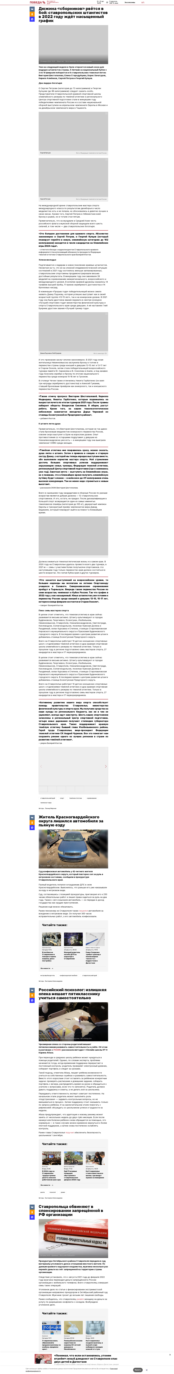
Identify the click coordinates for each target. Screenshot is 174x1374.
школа (42, 1192)
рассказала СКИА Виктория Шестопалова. (59, 488)
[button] (43, 1359)
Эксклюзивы (130, 2)
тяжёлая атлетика (75, 798)
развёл (80, 1299)
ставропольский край (47, 798)
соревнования (91, 798)
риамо (63, 1192)
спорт (62, 798)
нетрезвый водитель (47, 975)
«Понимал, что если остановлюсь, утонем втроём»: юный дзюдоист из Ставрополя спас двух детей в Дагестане (85, 1358)
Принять (138, 1370)
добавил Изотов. (48, 418)
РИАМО (57, 1050)
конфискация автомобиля (68, 975)
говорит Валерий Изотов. (51, 605)
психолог (53, 1192)
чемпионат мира (45, 803)
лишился (83, 911)
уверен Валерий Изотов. (51, 743)
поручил (70, 1132)
